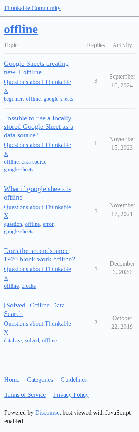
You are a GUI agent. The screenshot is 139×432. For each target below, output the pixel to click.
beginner (13, 99)
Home (11, 379)
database (13, 340)
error (48, 224)
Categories (40, 379)
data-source (34, 162)
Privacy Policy (71, 394)
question (13, 224)
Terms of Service (25, 394)
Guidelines (74, 379)
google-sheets (58, 99)
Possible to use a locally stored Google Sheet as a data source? (38, 126)
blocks (29, 286)
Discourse (47, 412)
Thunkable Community (32, 8)
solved (32, 340)
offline (33, 99)
